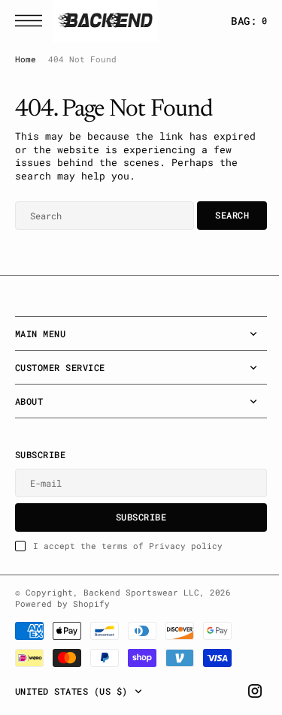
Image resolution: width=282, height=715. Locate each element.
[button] (32, 20)
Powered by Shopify (62, 604)
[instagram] (244, 691)
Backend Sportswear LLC (141, 592)
